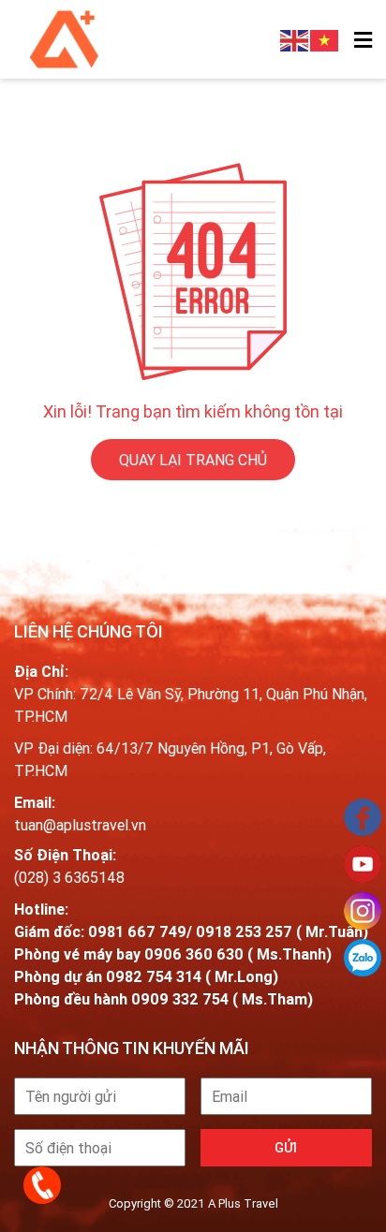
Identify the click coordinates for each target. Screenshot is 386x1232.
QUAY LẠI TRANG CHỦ (193, 459)
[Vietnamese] (325, 39)
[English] (295, 39)
